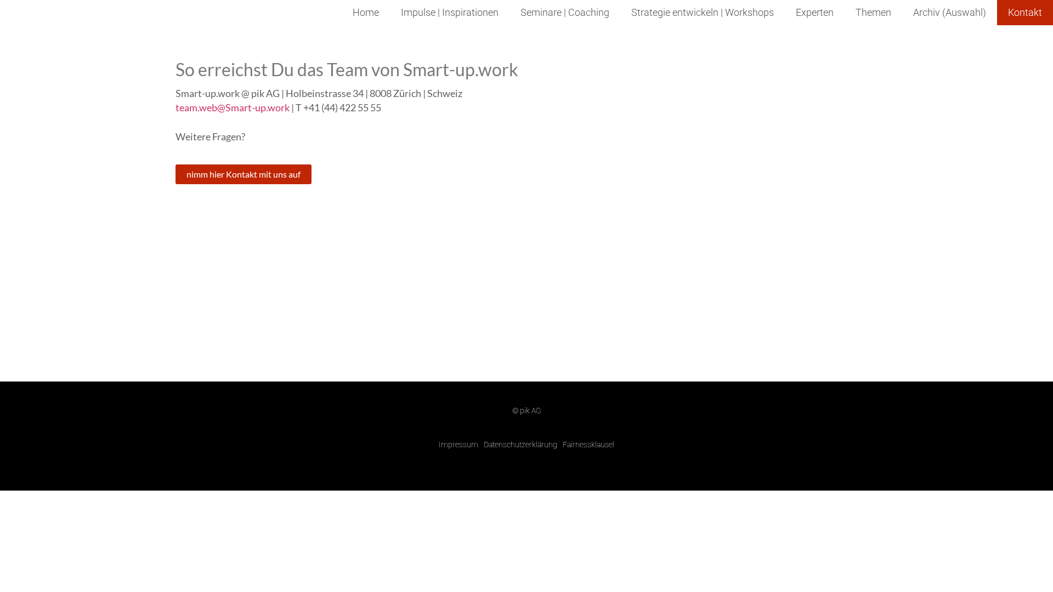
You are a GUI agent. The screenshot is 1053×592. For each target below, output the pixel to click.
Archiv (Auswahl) (949, 12)
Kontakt (1025, 12)
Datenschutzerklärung (520, 444)
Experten (815, 12)
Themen (873, 12)
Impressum (458, 444)
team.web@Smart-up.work (233, 107)
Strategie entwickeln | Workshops (702, 12)
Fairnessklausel (588, 444)
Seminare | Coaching (564, 12)
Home (366, 12)
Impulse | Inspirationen (450, 12)
